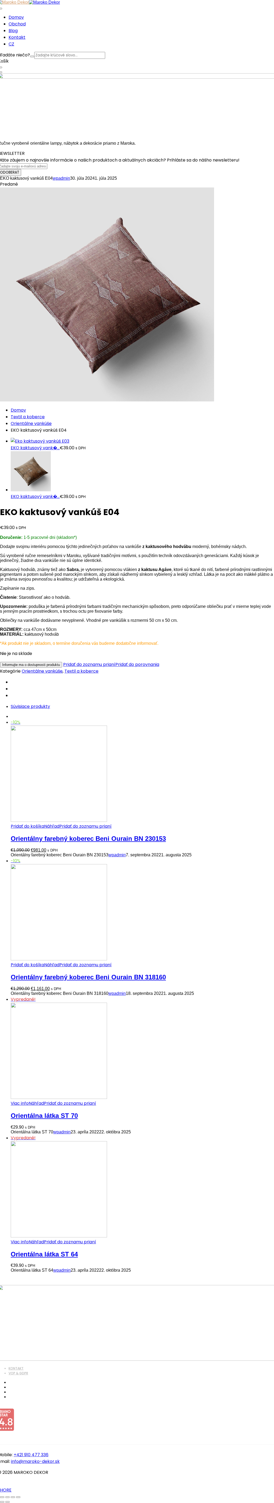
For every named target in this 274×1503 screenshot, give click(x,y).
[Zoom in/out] (2, 1497)
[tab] (142, 706)
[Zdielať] (13, 1497)
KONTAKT (16, 1368)
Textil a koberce (28, 417)
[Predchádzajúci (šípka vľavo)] (2, 1502)
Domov (18, 410)
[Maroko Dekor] (44, 2)
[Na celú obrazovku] (7, 1497)
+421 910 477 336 (31, 1455)
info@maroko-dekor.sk (35, 1461)
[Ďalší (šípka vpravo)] (7, 1502)
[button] (27, 826)
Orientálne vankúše (31, 423)
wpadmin (61, 178)
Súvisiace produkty (30, 706)
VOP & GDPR (18, 1373)
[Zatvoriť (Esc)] (18, 1497)
